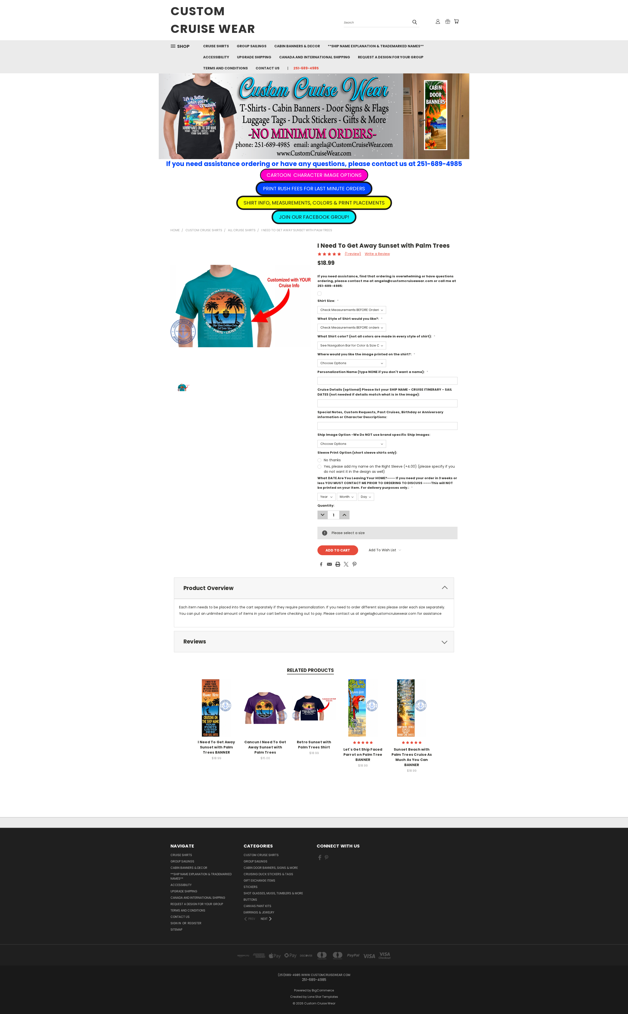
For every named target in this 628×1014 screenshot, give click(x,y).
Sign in (176, 923)
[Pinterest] (354, 564)
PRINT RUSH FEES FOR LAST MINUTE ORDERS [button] (314, 188)
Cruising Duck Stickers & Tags (268, 874)
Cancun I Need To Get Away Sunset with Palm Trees (265, 747)
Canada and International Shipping (314, 57)
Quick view (216, 703)
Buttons (250, 900)
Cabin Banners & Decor (297, 46)
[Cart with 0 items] (456, 21)
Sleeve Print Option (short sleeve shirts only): (357, 452)
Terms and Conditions (225, 68)
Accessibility (216, 57)
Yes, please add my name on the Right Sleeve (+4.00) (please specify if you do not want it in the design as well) (389, 469)
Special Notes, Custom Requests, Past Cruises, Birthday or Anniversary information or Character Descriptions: (380, 414)
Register (194, 923)
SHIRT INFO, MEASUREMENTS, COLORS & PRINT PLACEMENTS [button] (314, 202)
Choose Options (216, 712)
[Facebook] (321, 564)
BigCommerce (323, 990)
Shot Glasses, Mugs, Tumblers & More (273, 893)
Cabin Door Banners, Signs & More (271, 868)
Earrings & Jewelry (259, 912)
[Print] (337, 564)
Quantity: (325, 505)
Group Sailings (251, 46)
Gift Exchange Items (259, 880)
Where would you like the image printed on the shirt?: (366, 354)
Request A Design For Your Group (390, 57)
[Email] (329, 564)
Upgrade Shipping (254, 57)
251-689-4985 (306, 68)
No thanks (332, 460)
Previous (615, 999)
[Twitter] (346, 564)
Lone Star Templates (323, 997)
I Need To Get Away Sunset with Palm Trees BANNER (216, 747)
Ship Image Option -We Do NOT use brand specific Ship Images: (373, 434)
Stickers (251, 887)
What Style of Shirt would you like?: (349, 318)
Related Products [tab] (310, 670)
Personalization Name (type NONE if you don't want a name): (372, 372)
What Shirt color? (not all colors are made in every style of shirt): (376, 336)
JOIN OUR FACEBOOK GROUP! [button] (314, 217)
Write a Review (377, 253)
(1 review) (353, 253)
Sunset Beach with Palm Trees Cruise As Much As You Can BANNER (412, 757)
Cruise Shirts (216, 46)
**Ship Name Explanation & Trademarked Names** (376, 46)
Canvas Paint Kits (257, 906)
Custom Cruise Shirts (261, 855)
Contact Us (267, 68)
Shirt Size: (328, 300)
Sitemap (176, 929)
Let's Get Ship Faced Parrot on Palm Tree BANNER (362, 754)
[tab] (314, 588)
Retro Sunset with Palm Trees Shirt (314, 745)
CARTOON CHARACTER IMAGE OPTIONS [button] (314, 175)
